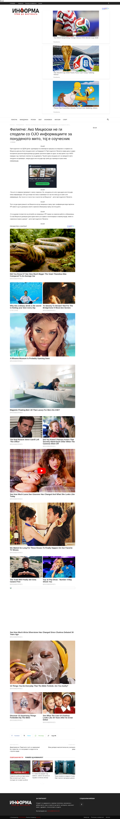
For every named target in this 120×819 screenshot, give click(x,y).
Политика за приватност (31, 3)
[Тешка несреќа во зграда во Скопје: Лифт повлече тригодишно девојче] (65, 767)
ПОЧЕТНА (14, 119)
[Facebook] (108, 3)
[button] (108, 120)
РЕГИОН (33, 119)
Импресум (20, 3)
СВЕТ (40, 119)
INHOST (38, 817)
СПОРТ (65, 119)
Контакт (40, 3)
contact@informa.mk (53, 811)
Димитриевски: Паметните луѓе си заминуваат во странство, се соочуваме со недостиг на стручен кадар (25, 749)
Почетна (12, 125)
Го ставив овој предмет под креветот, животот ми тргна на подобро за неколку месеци (41, 775)
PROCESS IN (21, 817)
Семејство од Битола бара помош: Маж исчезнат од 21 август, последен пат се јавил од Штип (20, 778)
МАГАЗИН (57, 119)
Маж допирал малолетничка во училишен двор (61, 748)
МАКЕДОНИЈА (24, 119)
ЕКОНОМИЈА (48, 119)
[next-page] (44, 784)
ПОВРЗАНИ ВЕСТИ (16, 757)
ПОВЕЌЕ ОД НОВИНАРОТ (34, 757)
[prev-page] (41, 784)
